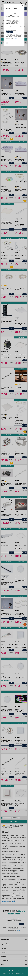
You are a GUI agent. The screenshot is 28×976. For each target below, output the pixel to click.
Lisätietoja (15, 38)
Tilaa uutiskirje (9, 32)
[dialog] (14, 488)
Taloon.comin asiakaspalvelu (12, 19)
